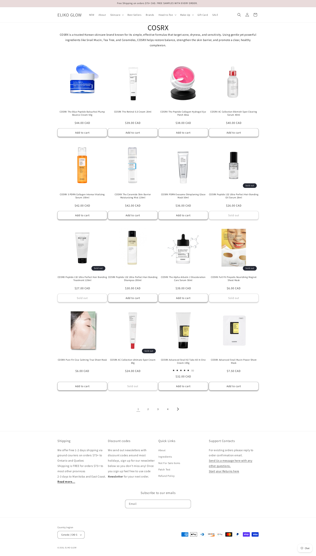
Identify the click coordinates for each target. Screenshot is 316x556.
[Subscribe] (187, 504)
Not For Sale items (169, 463)
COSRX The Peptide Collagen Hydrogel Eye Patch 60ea (183, 113)
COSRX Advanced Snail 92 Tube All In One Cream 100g (183, 361)
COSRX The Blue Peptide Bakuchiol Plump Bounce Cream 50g (82, 113)
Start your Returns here (224, 471)
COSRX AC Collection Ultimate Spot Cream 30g (132, 361)
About (162, 450)
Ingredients (165, 456)
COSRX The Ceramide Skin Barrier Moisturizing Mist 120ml (133, 196)
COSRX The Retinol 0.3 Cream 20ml (132, 111)
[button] (116, 15)
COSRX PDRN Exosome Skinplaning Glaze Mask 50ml (183, 196)
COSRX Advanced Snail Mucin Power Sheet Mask (234, 361)
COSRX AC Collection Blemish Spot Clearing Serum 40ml (233, 113)
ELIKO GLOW (71, 547)
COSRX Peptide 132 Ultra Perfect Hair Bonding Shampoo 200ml (132, 279)
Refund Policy (166, 476)
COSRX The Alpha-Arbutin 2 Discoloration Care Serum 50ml (183, 279)
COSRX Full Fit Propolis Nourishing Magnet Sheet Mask (234, 279)
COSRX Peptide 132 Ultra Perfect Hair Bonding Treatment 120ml (82, 279)
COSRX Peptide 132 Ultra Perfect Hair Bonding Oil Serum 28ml (233, 196)
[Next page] (178, 409)
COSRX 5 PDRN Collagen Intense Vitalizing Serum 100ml (82, 196)
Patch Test (164, 469)
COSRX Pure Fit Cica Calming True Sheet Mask (82, 359)
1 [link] (138, 409)
